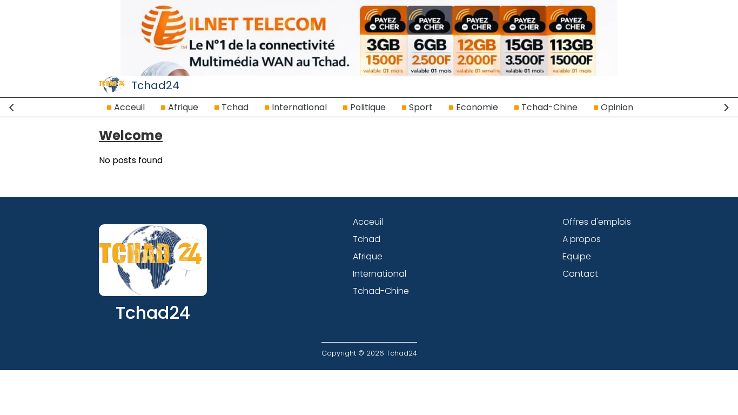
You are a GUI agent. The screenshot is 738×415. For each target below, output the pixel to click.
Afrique (183, 107)
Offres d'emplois (596, 222)
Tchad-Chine (549, 107)
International (299, 107)
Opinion (617, 107)
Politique (368, 107)
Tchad (235, 107)
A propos (581, 239)
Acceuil (129, 107)
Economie (477, 107)
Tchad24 (155, 85)
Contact (580, 273)
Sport (421, 107)
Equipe (576, 256)
